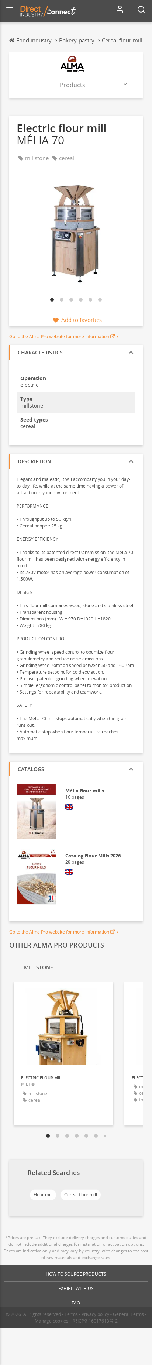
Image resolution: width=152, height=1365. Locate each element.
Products (72, 85)
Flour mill (43, 1195)
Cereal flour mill (80, 1195)
